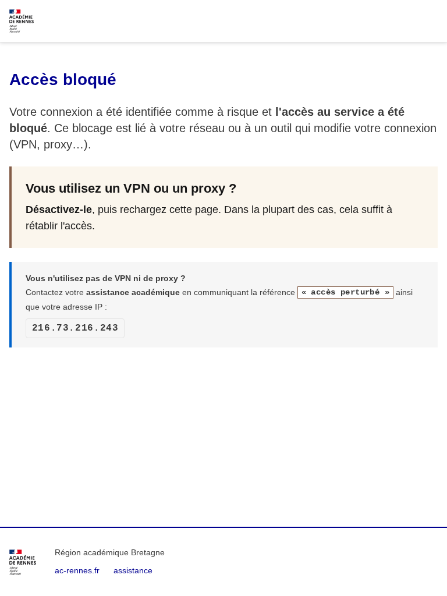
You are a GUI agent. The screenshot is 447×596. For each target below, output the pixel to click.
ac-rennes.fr (77, 570)
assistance (132, 570)
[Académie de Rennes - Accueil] (22, 562)
